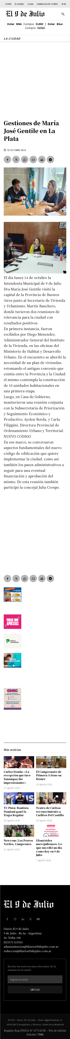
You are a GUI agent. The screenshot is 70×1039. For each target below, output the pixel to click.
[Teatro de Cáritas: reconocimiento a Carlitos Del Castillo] (51, 798)
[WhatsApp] (24, 159)
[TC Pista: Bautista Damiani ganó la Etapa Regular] (19, 798)
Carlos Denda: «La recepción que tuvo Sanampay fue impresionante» (17, 777)
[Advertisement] (35, 78)
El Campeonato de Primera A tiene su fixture (48, 775)
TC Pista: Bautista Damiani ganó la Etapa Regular (16, 811)
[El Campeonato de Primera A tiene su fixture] (51, 762)
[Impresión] (42, 159)
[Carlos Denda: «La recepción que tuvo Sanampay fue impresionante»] (19, 762)
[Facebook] (7, 159)
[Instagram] (15, 919)
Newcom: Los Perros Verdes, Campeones (18, 842)
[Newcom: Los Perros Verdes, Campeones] (19, 831)
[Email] (33, 159)
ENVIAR (35, 989)
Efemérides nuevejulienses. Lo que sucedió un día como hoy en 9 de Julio (49, 848)
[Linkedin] (22, 919)
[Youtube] (38, 919)
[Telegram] (50, 159)
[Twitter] (16, 159)
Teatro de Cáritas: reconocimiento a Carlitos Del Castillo (50, 811)
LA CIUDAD (12, 38)
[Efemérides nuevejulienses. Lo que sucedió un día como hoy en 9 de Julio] (51, 831)
